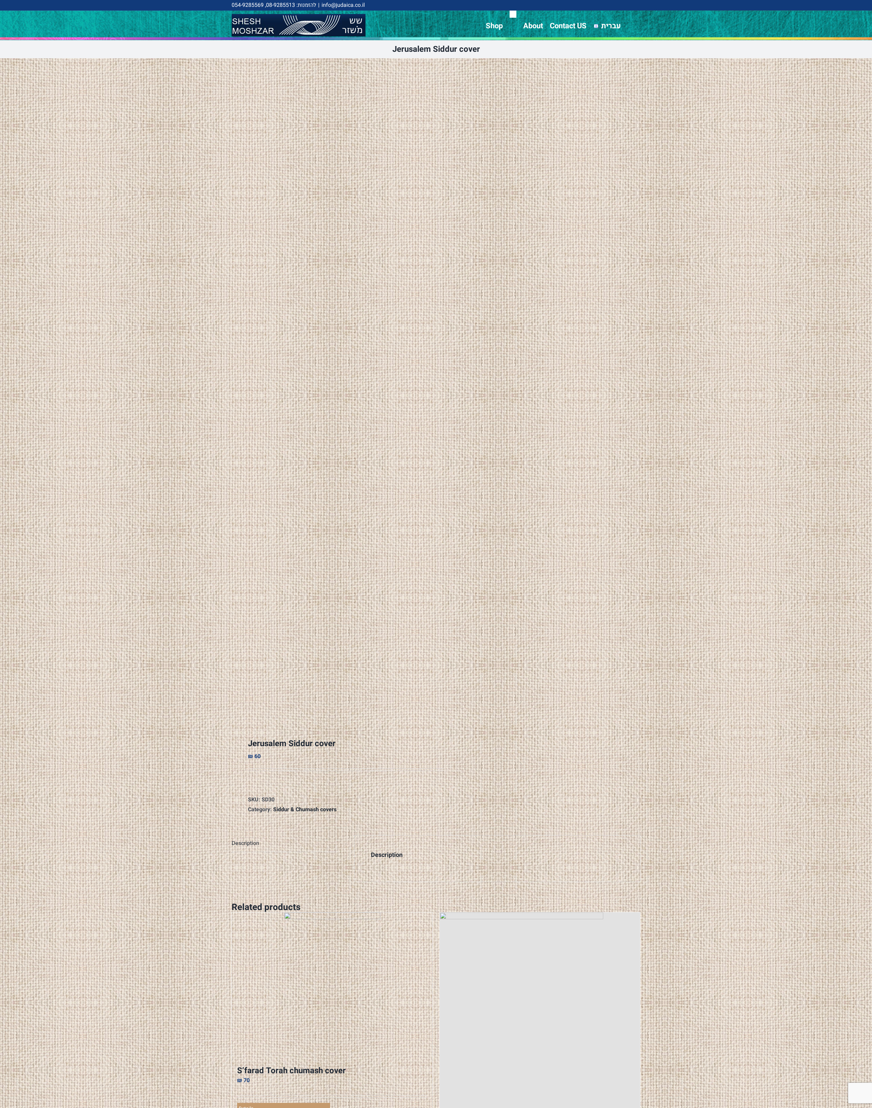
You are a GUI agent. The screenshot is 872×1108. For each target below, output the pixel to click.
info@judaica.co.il (343, 5)
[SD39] (330, 393)
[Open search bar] (513, 14)
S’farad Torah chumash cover (291, 1071)
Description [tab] (245, 843)
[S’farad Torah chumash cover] (332, 986)
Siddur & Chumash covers (305, 809)
